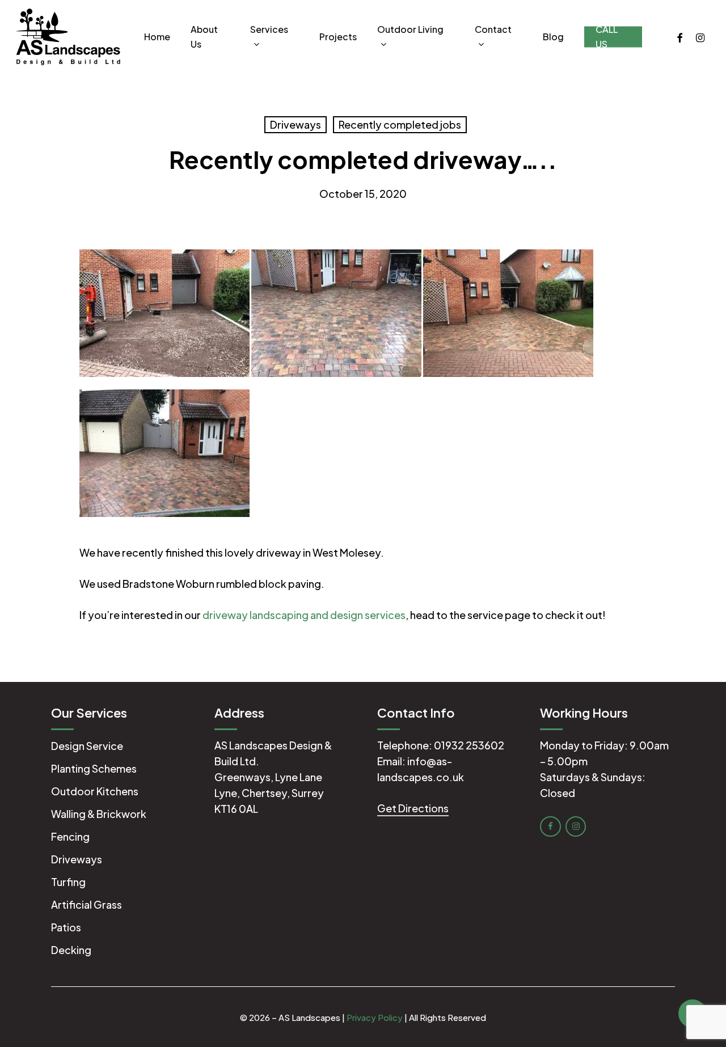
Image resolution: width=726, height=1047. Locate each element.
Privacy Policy (375, 1017)
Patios (66, 927)
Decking (71, 949)
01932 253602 (469, 745)
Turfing (68, 881)
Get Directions (413, 808)
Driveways (295, 124)
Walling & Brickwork (98, 813)
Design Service (87, 745)
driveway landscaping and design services (304, 614)
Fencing (70, 836)
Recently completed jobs (400, 124)
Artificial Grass (86, 904)
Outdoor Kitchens (94, 791)
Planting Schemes (94, 768)
